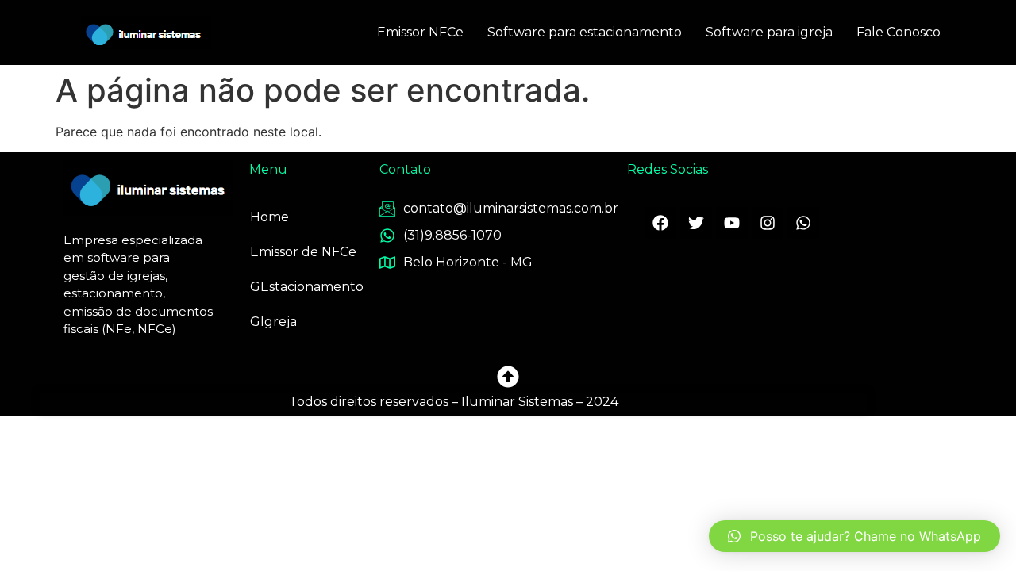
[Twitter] (696, 223)
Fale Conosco (898, 32)
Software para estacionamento (584, 32)
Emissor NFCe (420, 32)
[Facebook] (660, 223)
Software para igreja (769, 32)
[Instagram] (767, 223)
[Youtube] (732, 223)
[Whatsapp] (803, 223)
